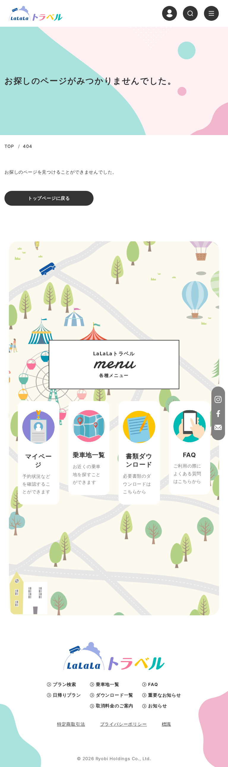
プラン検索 (64, 684)
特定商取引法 (71, 724)
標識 (166, 724)
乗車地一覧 (107, 684)
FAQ (153, 684)
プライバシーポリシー (123, 724)
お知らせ (157, 706)
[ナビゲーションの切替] (211, 13)
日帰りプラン (67, 695)
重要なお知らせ (164, 695)
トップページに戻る (49, 198)
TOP (9, 146)
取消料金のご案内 (114, 706)
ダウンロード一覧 (114, 695)
